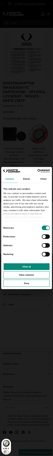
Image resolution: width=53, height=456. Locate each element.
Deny (26, 283)
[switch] (46, 236)
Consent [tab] (9, 178)
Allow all (26, 266)
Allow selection (26, 275)
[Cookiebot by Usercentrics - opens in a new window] (38, 171)
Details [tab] (26, 178)
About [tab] (43, 178)
